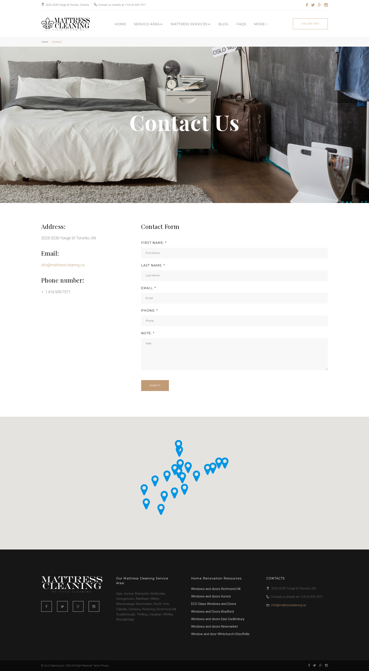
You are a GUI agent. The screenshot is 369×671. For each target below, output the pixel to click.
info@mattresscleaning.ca (62, 265)
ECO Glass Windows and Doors (213, 604)
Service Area (147, 24)
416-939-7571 (310, 23)
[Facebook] (307, 5)
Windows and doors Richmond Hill (215, 589)
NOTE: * (147, 333)
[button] (184, 489)
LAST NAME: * (153, 265)
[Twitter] (313, 5)
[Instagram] (326, 5)
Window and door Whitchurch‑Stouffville (220, 634)
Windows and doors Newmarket (214, 626)
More (259, 24)
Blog (223, 24)
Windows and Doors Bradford (212, 611)
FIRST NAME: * (154, 243)
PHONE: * (149, 311)
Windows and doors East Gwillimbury (217, 619)
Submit (155, 385)
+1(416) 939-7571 (135, 4)
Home (120, 24)
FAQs (241, 24)
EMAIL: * (148, 288)
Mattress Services (189, 24)
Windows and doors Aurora (211, 596)
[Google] (319, 5)
